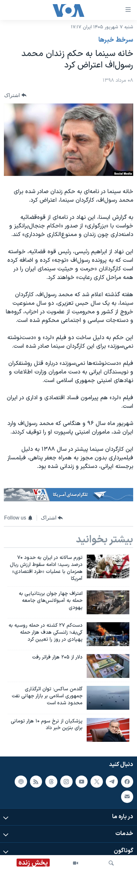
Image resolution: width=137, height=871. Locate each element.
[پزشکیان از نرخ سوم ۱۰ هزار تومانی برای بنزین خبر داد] (108, 730)
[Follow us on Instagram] (66, 781)
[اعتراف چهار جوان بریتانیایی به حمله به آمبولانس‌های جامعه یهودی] (108, 602)
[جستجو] (111, 863)
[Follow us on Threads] (51, 781)
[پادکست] (21, 781)
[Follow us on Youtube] (82, 781)
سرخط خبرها (115, 40)
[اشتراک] (127, 797)
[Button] (15, 95)
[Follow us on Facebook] (127, 781)
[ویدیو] (75, 863)
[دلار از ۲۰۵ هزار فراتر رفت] (108, 666)
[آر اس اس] (36, 781)
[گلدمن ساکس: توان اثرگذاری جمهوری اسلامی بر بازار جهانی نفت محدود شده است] (108, 698)
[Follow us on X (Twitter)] (96, 781)
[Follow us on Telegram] (112, 781)
